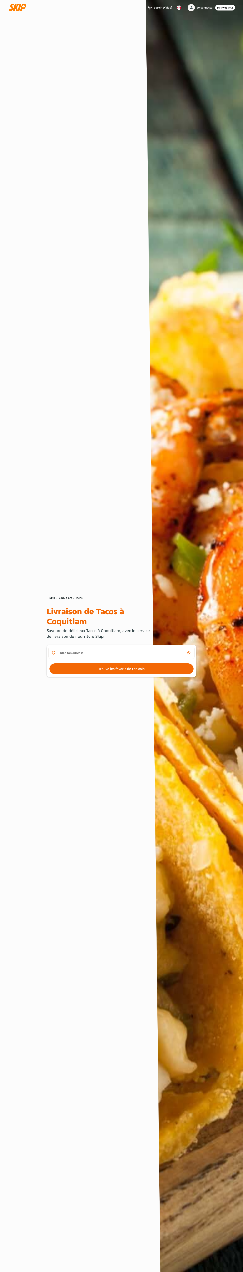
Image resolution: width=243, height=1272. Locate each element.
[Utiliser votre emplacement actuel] (188, 652)
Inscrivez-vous (225, 7)
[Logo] (18, 7)
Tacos (79, 598)
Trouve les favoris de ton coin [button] (121, 668)
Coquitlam (65, 598)
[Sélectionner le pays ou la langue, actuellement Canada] (179, 8)
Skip (52, 598)
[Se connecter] (191, 7)
